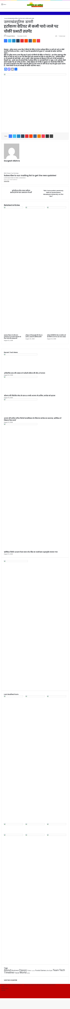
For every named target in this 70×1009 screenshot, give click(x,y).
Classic (23, 970)
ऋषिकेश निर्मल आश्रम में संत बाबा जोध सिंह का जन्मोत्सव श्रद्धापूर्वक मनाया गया (31, 552)
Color (29, 970)
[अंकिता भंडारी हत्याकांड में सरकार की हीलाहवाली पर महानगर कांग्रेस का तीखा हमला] (35, 824)
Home (5, 18)
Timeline (9, 972)
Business (15, 970)
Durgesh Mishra (11, 36)
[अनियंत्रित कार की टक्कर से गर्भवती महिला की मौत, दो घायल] (20, 354)
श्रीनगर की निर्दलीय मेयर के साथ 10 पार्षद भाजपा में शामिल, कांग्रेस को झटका (29, 396)
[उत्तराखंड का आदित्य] (35, 4)
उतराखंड (9, 18)
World (23, 972)
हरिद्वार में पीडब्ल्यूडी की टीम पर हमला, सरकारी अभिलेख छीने (34, 336)
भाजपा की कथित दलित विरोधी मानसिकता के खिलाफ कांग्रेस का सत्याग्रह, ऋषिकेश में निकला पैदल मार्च (32, 419)
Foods (37, 970)
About (7, 970)
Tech (62, 970)
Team (56, 970)
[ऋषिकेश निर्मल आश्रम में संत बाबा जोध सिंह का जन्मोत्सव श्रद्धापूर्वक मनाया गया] (20, 424)
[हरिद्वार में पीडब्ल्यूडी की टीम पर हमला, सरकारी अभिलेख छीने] (35, 207)
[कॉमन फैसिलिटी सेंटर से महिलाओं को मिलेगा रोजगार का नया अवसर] (56, 207)
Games (43, 970)
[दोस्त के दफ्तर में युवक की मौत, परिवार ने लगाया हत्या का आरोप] (13, 835)
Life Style (49, 970)
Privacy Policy (4, 988)
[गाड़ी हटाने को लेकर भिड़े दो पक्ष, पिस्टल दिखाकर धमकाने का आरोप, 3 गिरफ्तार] (56, 835)
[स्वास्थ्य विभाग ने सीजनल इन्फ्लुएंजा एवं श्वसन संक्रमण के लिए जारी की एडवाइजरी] (13, 207)
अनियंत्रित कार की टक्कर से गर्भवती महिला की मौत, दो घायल (24, 373)
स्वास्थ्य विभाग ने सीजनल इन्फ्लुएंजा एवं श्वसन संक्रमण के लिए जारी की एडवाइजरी (12, 336)
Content (33, 970)
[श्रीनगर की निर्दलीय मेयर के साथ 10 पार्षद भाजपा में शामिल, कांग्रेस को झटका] (20, 377)
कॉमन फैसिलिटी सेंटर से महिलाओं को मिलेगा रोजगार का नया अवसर (56, 336)
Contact (3, 990)
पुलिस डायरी (24, 21)
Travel (16, 973)
